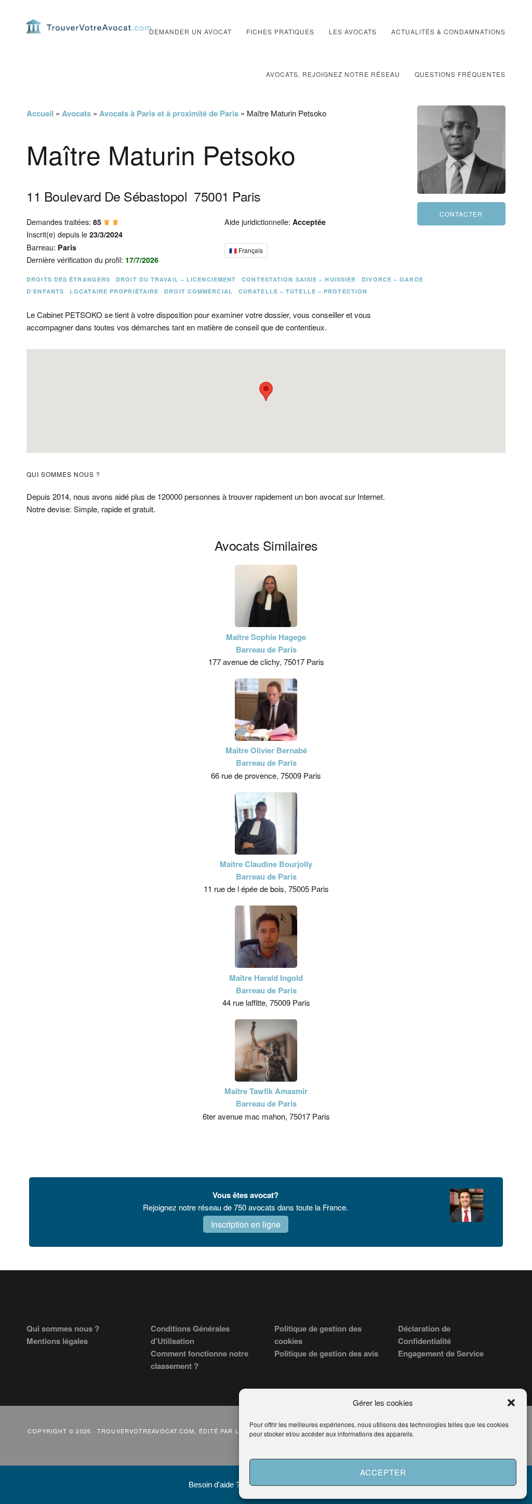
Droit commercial (198, 291)
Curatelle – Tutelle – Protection (302, 291)
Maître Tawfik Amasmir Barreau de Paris (266, 1097)
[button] (511, 1402)
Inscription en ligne (246, 1224)
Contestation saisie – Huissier (299, 279)
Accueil (40, 113)
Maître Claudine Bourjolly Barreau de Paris (266, 870)
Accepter (383, 1472)
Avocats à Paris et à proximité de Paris (168, 113)
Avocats (76, 113)
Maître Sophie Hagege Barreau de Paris (266, 643)
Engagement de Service (441, 1353)
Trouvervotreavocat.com (88, 26)
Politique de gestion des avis (326, 1353)
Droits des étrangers (68, 279)
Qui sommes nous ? (62, 1328)
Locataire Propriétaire (114, 291)
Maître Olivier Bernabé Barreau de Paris (266, 756)
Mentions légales (57, 1341)
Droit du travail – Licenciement (176, 279)
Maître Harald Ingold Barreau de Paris (266, 984)
